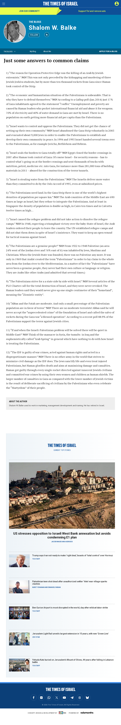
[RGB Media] (63, 712)
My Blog (33, 51)
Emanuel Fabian (54, 587)
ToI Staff (36, 559)
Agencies (69, 541)
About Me (47, 51)
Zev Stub (36, 637)
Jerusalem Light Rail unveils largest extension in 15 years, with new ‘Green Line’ (70, 633)
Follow (34, 35)
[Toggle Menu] (3, 3)
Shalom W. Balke (53, 27)
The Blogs (35, 21)
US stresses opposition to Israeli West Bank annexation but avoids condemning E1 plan (62, 535)
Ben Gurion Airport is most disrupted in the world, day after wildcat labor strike (70, 607)
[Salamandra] (87, 712)
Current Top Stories (62, 450)
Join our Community (29, 11)
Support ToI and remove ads (92, 11)
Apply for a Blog (108, 51)
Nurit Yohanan (38, 587)
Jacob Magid (56, 541)
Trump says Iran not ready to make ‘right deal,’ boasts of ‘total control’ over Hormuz (72, 555)
